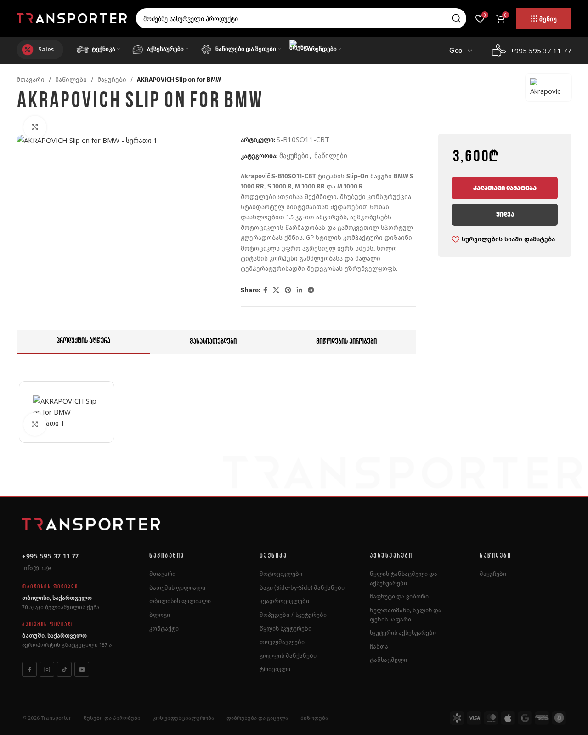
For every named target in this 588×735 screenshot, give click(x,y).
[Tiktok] (64, 669)
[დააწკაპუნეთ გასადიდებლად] (34, 127)
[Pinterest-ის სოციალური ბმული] (288, 290)
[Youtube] (81, 669)
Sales (46, 49)
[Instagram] (47, 669)
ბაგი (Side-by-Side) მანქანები (302, 587)
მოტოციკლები (281, 573)
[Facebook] (29, 669)
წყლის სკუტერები (285, 628)
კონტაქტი (164, 628)
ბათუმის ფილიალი (177, 587)
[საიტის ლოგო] (72, 17)
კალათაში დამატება (505, 188)
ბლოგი (159, 614)
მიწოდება (314, 718)
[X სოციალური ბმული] (276, 290)
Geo (455, 50)
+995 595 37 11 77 (50, 556)
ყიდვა (505, 214)
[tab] (83, 342)
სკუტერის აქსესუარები (403, 632)
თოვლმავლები (282, 641)
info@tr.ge (36, 567)
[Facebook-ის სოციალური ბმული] (265, 290)
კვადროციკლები (284, 601)
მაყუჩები (111, 80)
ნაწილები (71, 80)
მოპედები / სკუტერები (293, 614)
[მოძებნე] (456, 18)
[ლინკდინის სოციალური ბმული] (299, 290)
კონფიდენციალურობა (183, 718)
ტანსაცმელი (388, 659)
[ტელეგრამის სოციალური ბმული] (311, 290)
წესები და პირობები (112, 718)
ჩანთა (379, 646)
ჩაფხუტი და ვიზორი (399, 596)
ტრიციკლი (275, 669)
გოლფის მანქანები (288, 655)
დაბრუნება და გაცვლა (257, 718)
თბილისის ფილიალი (180, 601)
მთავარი (31, 80)
